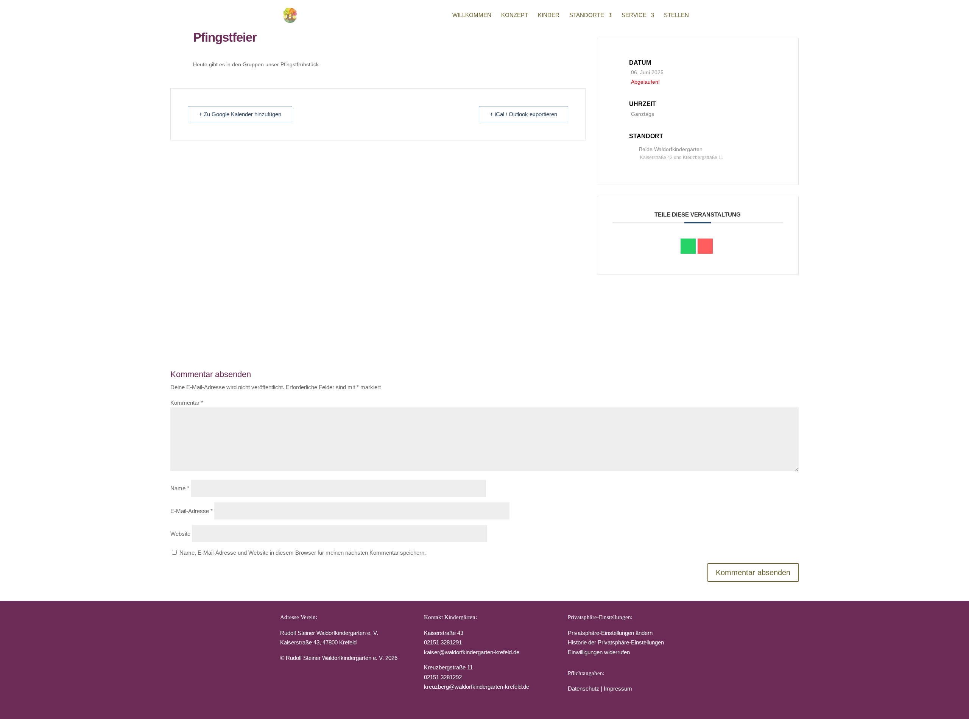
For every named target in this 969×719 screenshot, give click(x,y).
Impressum (618, 688)
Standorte (586, 15)
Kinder (548, 15)
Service (634, 15)
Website (180, 533)
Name (179, 488)
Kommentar (186, 402)
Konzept (514, 15)
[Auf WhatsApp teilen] (688, 246)
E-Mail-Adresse (191, 511)
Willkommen (471, 15)
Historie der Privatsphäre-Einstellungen (616, 642)
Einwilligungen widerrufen (599, 652)
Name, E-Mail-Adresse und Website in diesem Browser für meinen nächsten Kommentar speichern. (302, 552)
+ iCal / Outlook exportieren (523, 114)
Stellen (676, 15)
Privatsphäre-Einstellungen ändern (610, 633)
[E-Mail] (705, 246)
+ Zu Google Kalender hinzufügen (240, 114)
